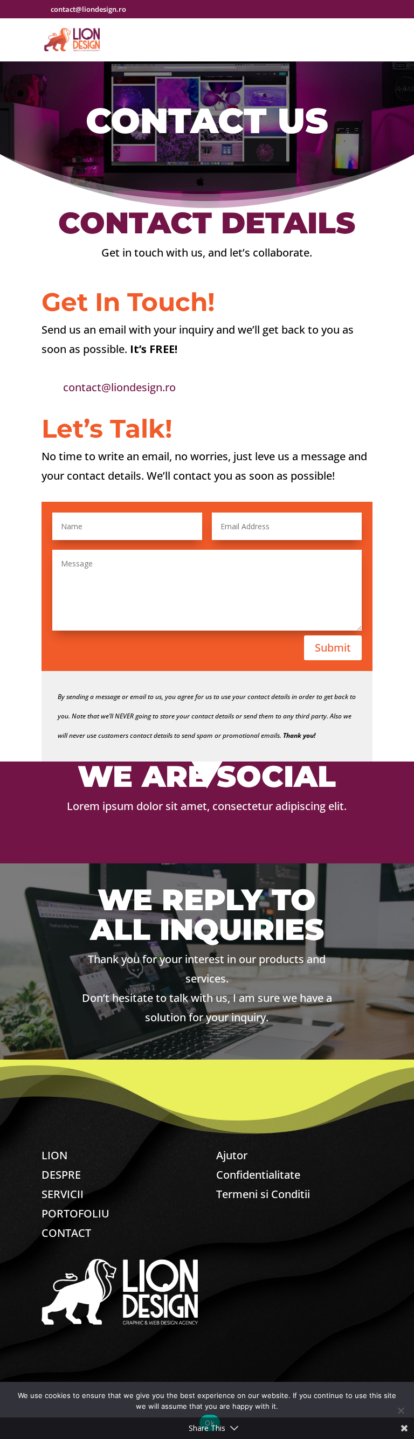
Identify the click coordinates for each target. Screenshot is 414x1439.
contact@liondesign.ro (119, 387)
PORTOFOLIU (75, 1213)
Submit (333, 647)
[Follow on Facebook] (160, 845)
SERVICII (63, 1194)
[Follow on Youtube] (253, 845)
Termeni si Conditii (263, 1194)
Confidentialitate (258, 1174)
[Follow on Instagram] (222, 845)
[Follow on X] (191, 845)
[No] (400, 1410)
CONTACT (66, 1233)
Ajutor (231, 1155)
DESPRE (61, 1174)
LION (54, 1155)
